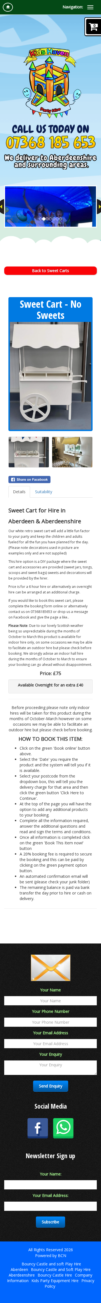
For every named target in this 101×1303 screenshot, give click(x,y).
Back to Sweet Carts (50, 270)
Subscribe (50, 1221)
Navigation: (73, 6)
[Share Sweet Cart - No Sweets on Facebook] (50, 479)
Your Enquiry (50, 1054)
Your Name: (50, 1174)
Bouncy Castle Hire (55, 1275)
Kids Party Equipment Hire (55, 1280)
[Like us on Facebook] (37, 1128)
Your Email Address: (50, 1195)
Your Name (50, 989)
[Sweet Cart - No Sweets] (50, 376)
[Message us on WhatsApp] (63, 1127)
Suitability (43, 491)
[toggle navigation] (90, 7)
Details (19, 491)
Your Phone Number (50, 1011)
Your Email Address (50, 1032)
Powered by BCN (50, 1255)
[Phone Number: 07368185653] (50, 142)
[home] (8, 7)
